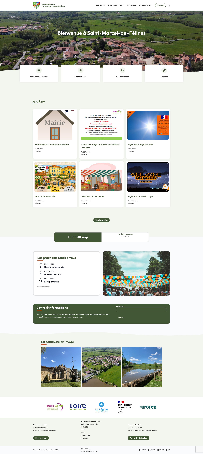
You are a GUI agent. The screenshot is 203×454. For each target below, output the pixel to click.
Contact (160, 5)
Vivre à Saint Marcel (116, 5)
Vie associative (145, 5)
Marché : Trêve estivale (92, 196)
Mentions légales (86, 450)
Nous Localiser (41, 438)
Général (37, 151)
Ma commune (100, 5)
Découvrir (131, 5)
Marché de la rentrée (45, 196)
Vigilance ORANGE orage (140, 196)
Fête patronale (51, 281)
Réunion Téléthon (52, 274)
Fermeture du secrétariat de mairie (52, 144)
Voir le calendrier (43, 287)
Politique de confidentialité (89, 451)
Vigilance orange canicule (140, 144)
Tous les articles (101, 220)
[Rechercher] (169, 5)
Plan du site (84, 448)
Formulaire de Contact (138, 438)
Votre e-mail (120, 306)
